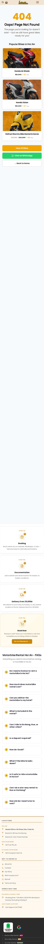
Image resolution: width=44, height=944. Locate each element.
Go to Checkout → (22, 641)
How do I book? (17, 749)
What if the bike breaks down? (21, 762)
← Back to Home (22, 163)
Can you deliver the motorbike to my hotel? (21, 699)
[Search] (3, 2)
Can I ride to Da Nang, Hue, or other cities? (24, 725)
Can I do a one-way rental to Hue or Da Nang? (24, 788)
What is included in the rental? (21, 712)
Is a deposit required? (20, 738)
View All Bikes (22, 148)
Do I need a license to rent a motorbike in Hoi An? (23, 672)
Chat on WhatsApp (24, 155)
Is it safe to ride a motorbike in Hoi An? (23, 775)
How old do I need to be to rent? (22, 802)
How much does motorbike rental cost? (23, 685)
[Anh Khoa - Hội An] (7, 927)
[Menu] (37, 2)
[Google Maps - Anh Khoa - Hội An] (19, 927)
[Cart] (6, 2)
